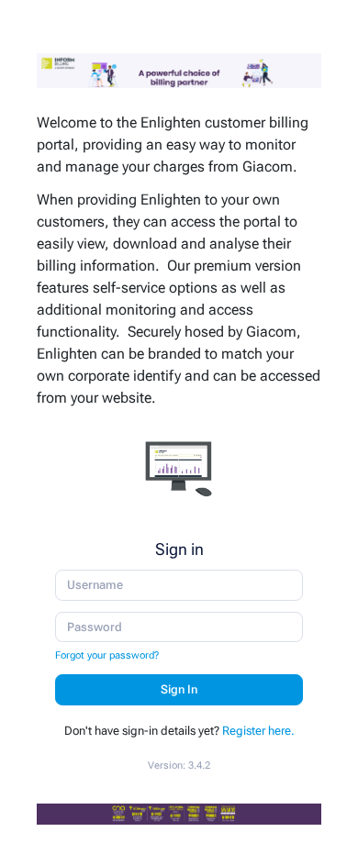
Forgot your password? (107, 655)
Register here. (258, 731)
